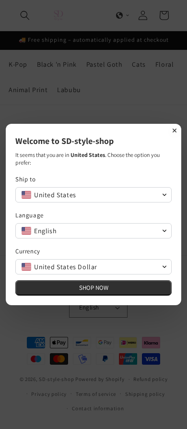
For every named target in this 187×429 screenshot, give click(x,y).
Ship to (25, 179)
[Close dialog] (174, 130)
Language (29, 215)
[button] (93, 195)
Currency (27, 251)
